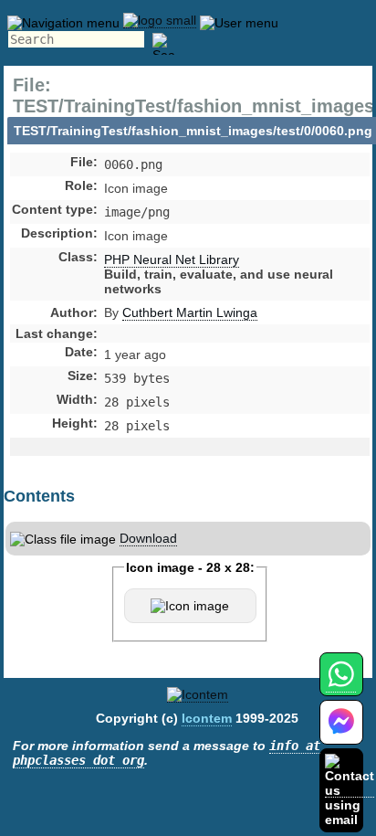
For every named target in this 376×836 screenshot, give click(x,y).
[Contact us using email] (349, 790)
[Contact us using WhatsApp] (341, 685)
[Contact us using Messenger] (341, 733)
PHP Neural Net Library (171, 259)
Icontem (207, 718)
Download (148, 538)
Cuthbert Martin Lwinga (189, 312)
